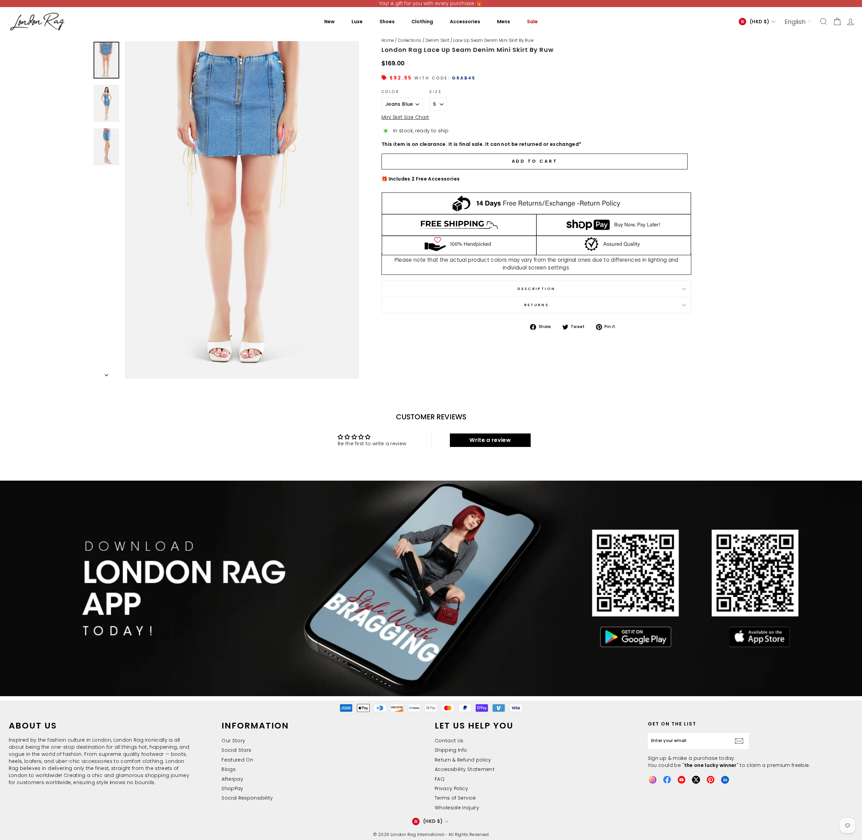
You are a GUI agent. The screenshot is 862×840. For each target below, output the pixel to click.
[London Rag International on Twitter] (696, 779)
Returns (536, 305)
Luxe (357, 21)
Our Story (233, 740)
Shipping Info (451, 750)
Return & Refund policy (463, 759)
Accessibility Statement (465, 769)
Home (388, 40)
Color (390, 91)
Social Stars (236, 750)
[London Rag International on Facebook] (667, 779)
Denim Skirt (438, 40)
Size (435, 91)
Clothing (422, 21)
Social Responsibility (247, 798)
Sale (532, 21)
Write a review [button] (490, 440)
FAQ (439, 779)
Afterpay (232, 779)
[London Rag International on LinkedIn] (725, 779)
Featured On (237, 759)
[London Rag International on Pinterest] (710, 779)
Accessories (465, 21)
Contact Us (449, 740)
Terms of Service (455, 798)
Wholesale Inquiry (457, 807)
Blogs (229, 769)
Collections (410, 40)
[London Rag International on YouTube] (681, 779)
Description (536, 288)
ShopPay (232, 788)
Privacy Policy (451, 788)
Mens (503, 21)
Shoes (387, 21)
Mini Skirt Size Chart (405, 117)
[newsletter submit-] (741, 741)
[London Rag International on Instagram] (652, 779)
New (329, 21)
